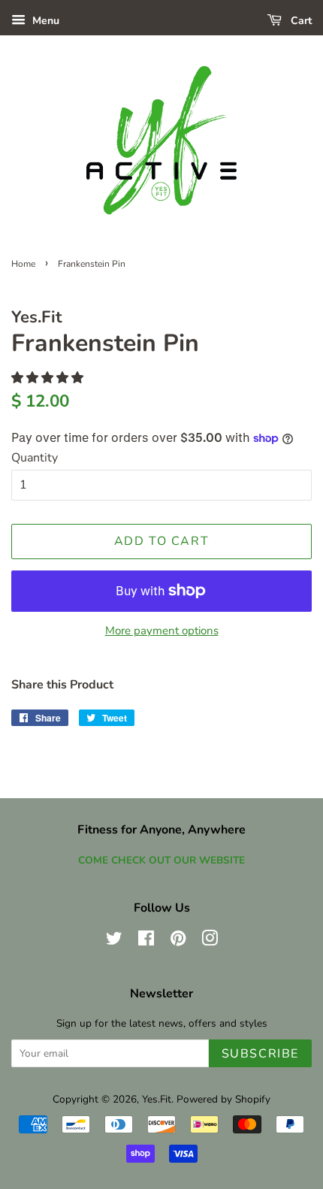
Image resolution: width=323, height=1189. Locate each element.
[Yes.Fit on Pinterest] (178, 941)
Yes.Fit (156, 1099)
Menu (44, 21)
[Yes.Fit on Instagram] (209, 941)
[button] (48, 378)
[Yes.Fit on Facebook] (146, 941)
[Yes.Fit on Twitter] (114, 941)
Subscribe (260, 1053)
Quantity (34, 457)
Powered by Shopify (223, 1099)
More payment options (162, 630)
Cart (300, 21)
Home (23, 264)
